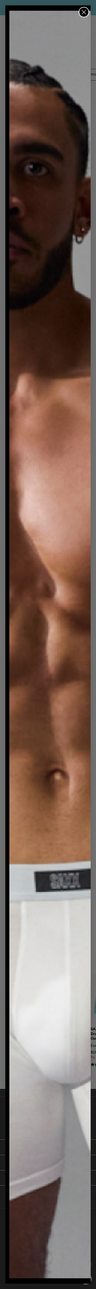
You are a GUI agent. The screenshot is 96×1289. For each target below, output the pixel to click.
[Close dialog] (84, 12)
